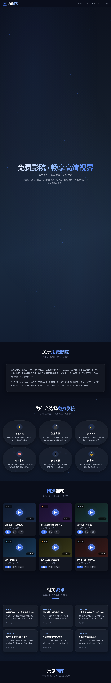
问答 (106, 4)
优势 (86, 4)
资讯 (100, 4)
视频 (93, 4)
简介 (80, 4)
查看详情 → (10, 623)
